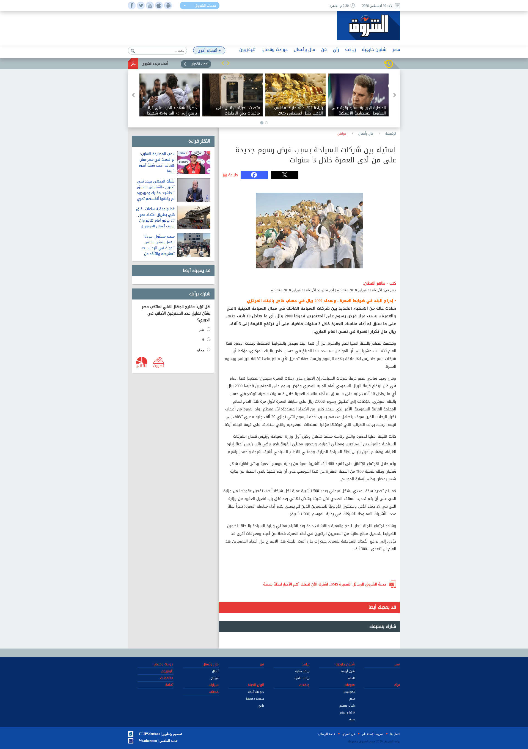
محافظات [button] (166, 678)
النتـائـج (141, 365)
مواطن (341, 134)
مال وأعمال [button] (304, 49)
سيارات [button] (214, 685)
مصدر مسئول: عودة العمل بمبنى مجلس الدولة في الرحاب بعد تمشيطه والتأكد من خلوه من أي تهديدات (158, 248)
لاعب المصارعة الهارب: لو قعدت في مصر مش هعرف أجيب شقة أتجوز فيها (157, 162)
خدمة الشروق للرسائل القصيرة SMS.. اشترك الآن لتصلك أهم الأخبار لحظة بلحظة (324, 584)
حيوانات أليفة (256, 691)
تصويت (158, 365)
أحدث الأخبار (200, 64)
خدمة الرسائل (327, 734)
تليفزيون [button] (247, 49)
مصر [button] (396, 49)
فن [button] (324, 49)
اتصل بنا (395, 734)
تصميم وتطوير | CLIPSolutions (160, 734)
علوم (352, 698)
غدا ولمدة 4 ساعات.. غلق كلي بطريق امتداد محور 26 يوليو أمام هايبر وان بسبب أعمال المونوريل (155, 217)
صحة (352, 719)
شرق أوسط (348, 671)
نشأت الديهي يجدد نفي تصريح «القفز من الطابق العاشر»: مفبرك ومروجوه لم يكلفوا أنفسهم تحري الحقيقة (156, 193)
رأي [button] (336, 49)
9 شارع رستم (347, 712)
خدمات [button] (214, 692)
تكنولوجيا (349, 691)
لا (203, 340)
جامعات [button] (304, 685)
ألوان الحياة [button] (256, 685)
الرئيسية (390, 134)
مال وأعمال (365, 134)
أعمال (215, 671)
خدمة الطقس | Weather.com (158, 741)
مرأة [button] (397, 685)
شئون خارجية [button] (374, 49)
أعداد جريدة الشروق (155, 64)
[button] (222, 63)
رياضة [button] (350, 49)
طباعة (233, 175)
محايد (200, 350)
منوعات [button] (350, 685)
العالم (351, 678)
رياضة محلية (302, 671)
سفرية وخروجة (255, 698)
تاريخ (261, 705)
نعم (201, 330)
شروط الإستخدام (372, 734)
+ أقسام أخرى (209, 50)
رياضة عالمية (302, 678)
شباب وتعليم (347, 705)
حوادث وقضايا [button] (275, 49)
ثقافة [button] (169, 685)
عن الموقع (348, 734)
